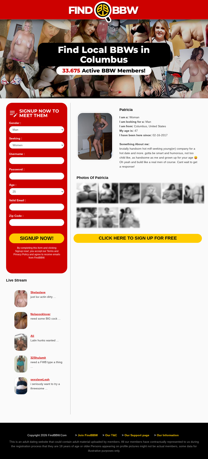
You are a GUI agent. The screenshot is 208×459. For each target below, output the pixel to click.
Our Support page (137, 435)
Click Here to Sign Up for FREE (138, 238)
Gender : (15, 123)
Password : (17, 169)
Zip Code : (16, 215)
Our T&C (111, 435)
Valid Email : (17, 200)
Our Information (168, 435)
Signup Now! (37, 238)
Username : (17, 154)
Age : (12, 184)
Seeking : (15, 138)
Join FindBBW (88, 435)
